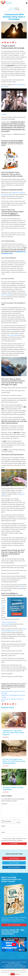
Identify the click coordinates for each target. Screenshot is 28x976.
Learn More (6, 737)
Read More (17, 974)
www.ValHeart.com (18, 965)
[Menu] (26, 3)
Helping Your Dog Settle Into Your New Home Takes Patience (13, 732)
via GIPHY (4, 114)
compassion (21, 494)
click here (22, 586)
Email (3, 832)
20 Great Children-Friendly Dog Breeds (13, 788)
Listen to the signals (12, 335)
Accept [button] (12, 974)
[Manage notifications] (24, 968)
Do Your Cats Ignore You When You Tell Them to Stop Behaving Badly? (14, 761)
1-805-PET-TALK (9, 965)
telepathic (4, 494)
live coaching (3, 606)
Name (3, 826)
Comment (4, 803)
